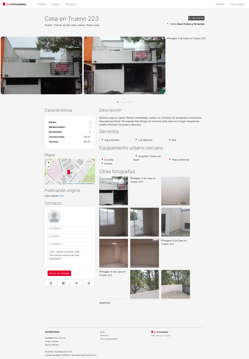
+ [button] (48, 162)
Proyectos (70, 4)
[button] (117, 102)
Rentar (56, 4)
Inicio (102, 332)
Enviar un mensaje (59, 273)
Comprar (42, 4)
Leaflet (69, 183)
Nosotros (104, 335)
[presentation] (123, 98)
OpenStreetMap (79, 183)
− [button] (48, 167)
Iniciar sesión (237, 4)
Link (61, 195)
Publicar (220, 4)
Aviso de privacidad (108, 339)
